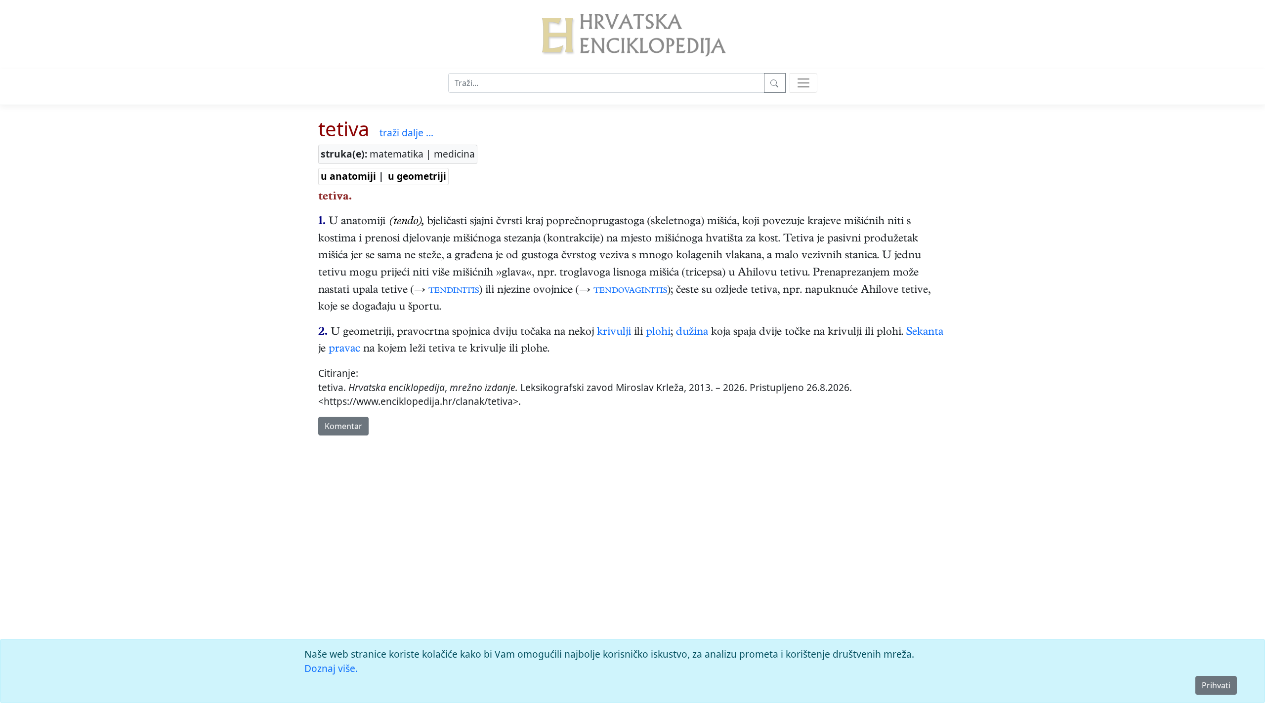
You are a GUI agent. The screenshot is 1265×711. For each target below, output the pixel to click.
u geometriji (417, 176)
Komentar (343, 426)
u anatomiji (348, 176)
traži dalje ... (406, 132)
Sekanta (924, 333)
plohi (658, 333)
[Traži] (775, 83)
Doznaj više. (331, 668)
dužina (692, 333)
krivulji (614, 333)
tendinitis (453, 291)
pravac (344, 350)
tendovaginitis (630, 291)
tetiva (343, 128)
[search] (803, 83)
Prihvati (1216, 685)
